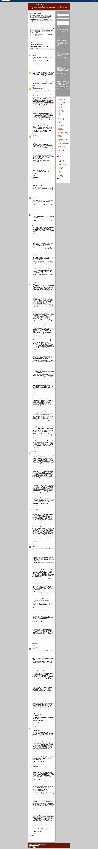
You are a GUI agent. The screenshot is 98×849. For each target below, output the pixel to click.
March (60, 174)
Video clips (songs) (61, 147)
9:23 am (33, 85)
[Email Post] (53, 48)
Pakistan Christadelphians (62, 133)
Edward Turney (60, 110)
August (60, 167)
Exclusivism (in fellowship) (62, 111)
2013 (59, 156)
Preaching (59, 135)
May (60, 171)
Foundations (60, 118)
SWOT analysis (60, 140)
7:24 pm (33, 394)
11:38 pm (34, 507)
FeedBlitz (34, 847)
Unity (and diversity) (61, 146)
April (60, 172)
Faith (59, 113)
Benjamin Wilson (61, 102)
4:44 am (33, 280)
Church (59, 107)
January (60, 176)
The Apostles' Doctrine (61, 142)
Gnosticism (60, 121)
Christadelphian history (62, 106)
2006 (59, 179)
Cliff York (34, 196)
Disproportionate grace (62, 164)
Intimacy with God (61, 125)
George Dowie (60, 119)
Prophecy (59, 136)
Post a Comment (33, 835)
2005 (59, 181)
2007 (59, 178)
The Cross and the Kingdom (62, 143)
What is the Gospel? (61, 149)
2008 (59, 159)
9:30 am (33, 133)
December (61, 160)
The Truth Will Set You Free (40, 5)
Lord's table (60, 128)
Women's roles (60, 150)
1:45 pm (33, 175)
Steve (33, 87)
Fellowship (59, 114)
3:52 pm (33, 194)
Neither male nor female (62, 132)
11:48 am (34, 352)
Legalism (59, 126)
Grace (53, 49)
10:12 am (34, 543)
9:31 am (33, 141)
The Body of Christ (62, 161)
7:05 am (33, 645)
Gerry (33, 53)
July (60, 168)
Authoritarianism (60, 99)
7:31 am (33, 724)
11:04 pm (34, 833)
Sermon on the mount (61, 139)
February (60, 175)
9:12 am (33, 764)
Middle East (60, 129)
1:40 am (33, 449)
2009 (59, 157)
